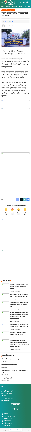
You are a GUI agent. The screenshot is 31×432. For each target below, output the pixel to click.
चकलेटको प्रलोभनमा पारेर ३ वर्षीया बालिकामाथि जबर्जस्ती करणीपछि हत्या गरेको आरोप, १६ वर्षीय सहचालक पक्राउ (19, 315)
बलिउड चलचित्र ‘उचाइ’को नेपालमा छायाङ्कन (10, 359)
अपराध (11, 309)
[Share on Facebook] (5, 21)
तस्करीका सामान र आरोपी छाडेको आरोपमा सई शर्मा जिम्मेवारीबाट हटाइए (19, 286)
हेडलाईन (12, 10)
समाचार (8, 10)
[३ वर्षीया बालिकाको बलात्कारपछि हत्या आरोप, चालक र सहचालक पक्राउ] (5, 304)
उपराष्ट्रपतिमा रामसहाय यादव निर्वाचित (9, 365)
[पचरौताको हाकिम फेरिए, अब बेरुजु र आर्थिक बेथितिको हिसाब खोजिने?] (5, 326)
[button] (3, 2)
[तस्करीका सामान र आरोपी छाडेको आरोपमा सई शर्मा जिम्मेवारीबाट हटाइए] (5, 286)
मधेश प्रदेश (3, 10)
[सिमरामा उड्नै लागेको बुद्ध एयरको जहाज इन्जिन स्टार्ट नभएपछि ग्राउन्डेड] (5, 296)
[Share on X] (8, 21)
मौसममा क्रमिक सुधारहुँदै (7, 378)
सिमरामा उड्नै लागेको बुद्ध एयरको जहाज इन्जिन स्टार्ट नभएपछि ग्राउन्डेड (19, 295)
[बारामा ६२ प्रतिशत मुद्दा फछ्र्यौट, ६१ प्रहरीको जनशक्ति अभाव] (5, 334)
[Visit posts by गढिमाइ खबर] (3, 26)
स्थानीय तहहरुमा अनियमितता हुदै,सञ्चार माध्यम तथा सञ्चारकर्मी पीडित (15, 371)
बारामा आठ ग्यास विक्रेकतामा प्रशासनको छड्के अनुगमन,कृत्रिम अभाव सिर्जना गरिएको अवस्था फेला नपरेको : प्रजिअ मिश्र (19, 343)
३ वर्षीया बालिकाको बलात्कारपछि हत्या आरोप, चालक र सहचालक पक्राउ (19, 304)
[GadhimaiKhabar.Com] (10, 2)
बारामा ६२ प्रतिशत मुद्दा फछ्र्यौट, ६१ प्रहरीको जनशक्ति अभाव (19, 333)
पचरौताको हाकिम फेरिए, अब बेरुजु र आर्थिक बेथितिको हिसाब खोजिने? (19, 326)
